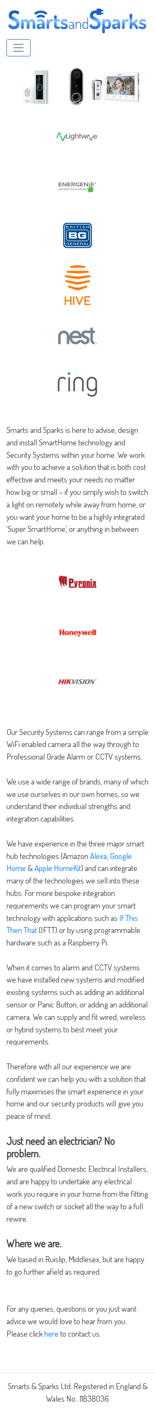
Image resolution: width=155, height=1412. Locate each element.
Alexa (98, 855)
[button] (17, 87)
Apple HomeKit (57, 867)
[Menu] (18, 47)
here (51, 1333)
